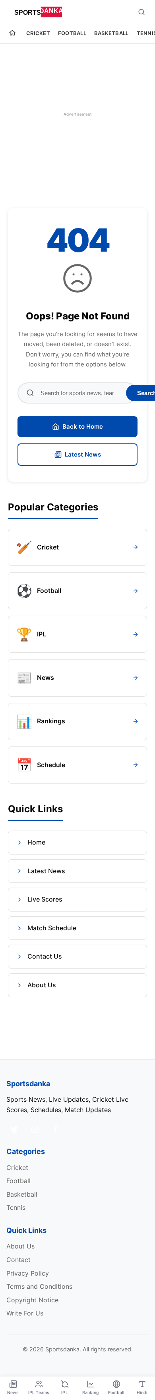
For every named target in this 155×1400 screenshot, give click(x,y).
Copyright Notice (32, 1300)
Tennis (15, 1207)
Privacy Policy (27, 1273)
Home (36, 842)
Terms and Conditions (39, 1286)
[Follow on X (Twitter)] (14, 1129)
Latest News (83, 454)
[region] (77, 114)
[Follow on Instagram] (35, 1129)
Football (72, 33)
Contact (18, 1260)
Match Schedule (51, 928)
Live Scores (44, 899)
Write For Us (24, 1313)
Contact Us (44, 956)
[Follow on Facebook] (56, 1129)
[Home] (12, 33)
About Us (41, 985)
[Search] (141, 12)
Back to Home (82, 426)
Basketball (111, 33)
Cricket (38, 33)
